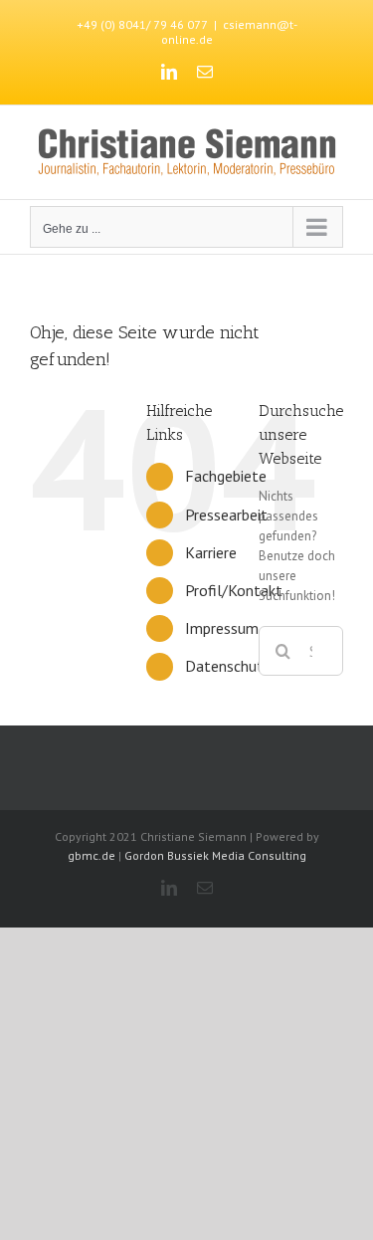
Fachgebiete (226, 476)
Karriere (211, 552)
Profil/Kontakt (233, 590)
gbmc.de (91, 855)
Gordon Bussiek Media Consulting (215, 855)
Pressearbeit (226, 514)
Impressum (222, 628)
